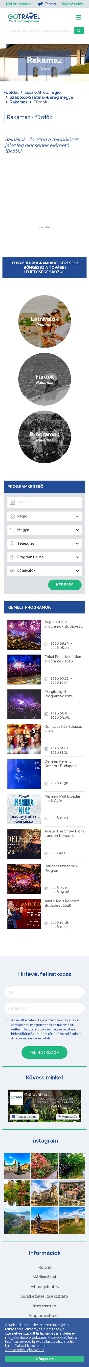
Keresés (65, 585)
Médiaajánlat (44, 1277)
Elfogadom (44, 1359)
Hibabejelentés (44, 1286)
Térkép (50, 4)
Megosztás (69, 1117)
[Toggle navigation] (78, 17)
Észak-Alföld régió (42, 92)
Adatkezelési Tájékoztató (31, 1038)
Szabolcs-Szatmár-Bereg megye (41, 97)
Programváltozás (45, 1315)
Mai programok (18, 4)
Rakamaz (19, 102)
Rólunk (44, 1267)
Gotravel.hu (35, 1094)
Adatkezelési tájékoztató (44, 1296)
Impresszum (44, 1306)
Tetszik (26, 1117)
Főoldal (11, 92)
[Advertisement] (44, 195)
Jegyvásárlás (72, 4)
